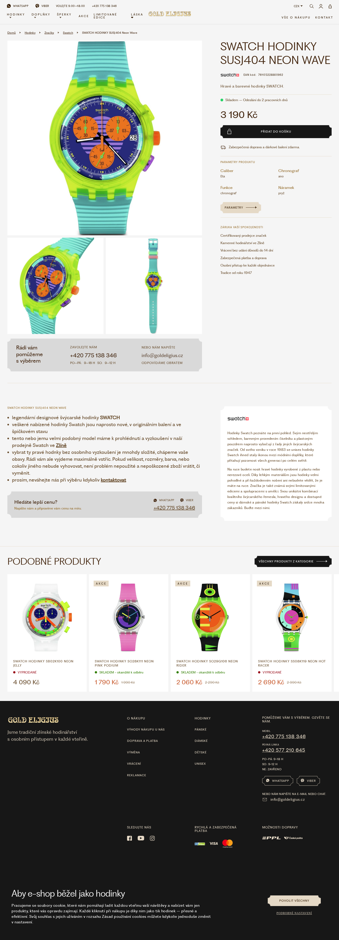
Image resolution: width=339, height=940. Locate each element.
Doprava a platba (142, 741)
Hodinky (16, 14)
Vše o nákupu (296, 17)
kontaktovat (113, 480)
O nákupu (136, 718)
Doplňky (41, 14)
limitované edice (105, 16)
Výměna (133, 752)
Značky (49, 32)
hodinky (203, 718)
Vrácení (134, 763)
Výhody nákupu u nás (146, 729)
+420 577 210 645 (283, 750)
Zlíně (61, 445)
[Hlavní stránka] (169, 16)
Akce (84, 16)
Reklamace (136, 775)
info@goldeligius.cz (162, 355)
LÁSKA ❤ (137, 16)
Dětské (201, 752)
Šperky (64, 14)
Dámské (201, 741)
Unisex (200, 763)
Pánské (201, 729)
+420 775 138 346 (93, 355)
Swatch (68, 32)
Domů (11, 32)
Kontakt (324, 17)
